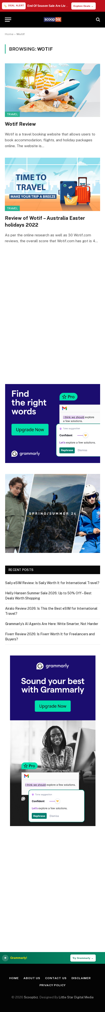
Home (9, 34)
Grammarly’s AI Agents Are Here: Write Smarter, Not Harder (51, 624)
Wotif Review (20, 124)
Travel (12, 114)
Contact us (55, 978)
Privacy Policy (53, 985)
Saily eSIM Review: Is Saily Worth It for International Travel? (52, 583)
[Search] (97, 19)
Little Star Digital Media (76, 997)
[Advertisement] (52, 320)
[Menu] (8, 19)
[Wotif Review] (52, 90)
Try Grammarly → (83, 958)
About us (31, 978)
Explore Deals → (84, 6)
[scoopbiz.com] (52, 19)
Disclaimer (81, 978)
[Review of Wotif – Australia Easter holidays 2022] (52, 184)
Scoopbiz (31, 997)
